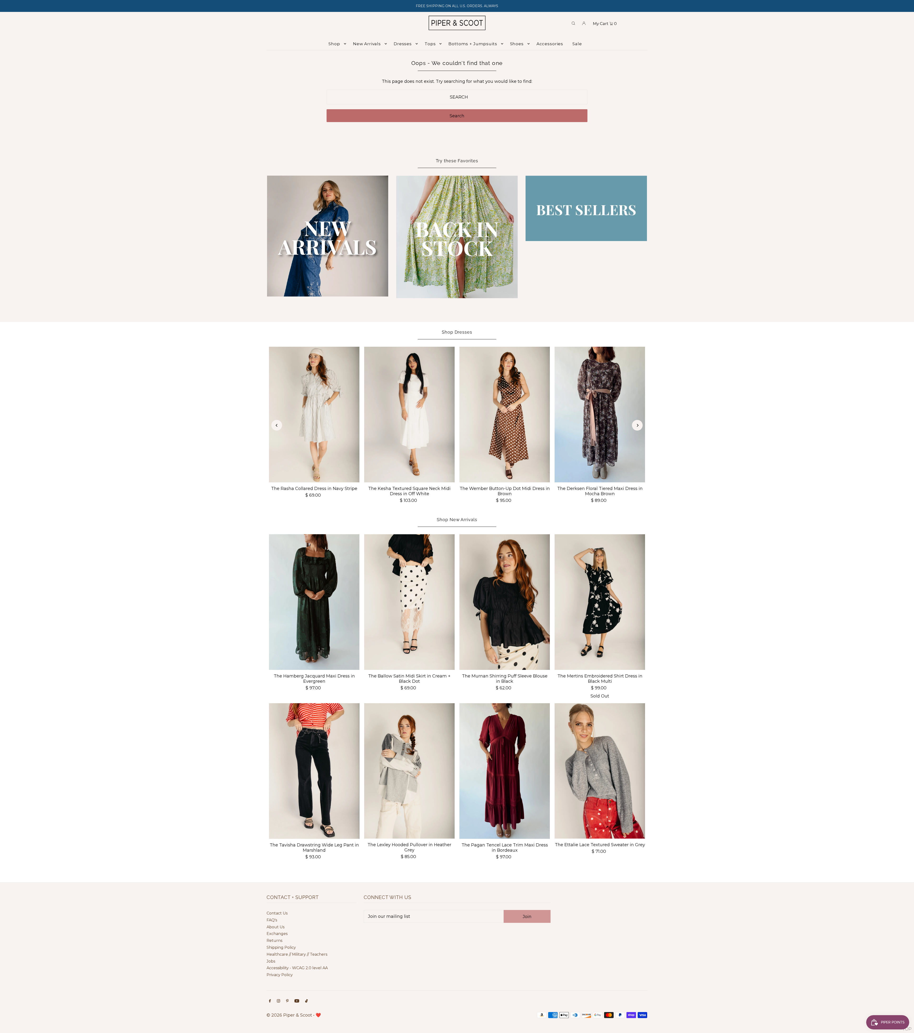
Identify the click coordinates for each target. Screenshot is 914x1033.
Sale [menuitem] (577, 43)
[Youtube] (296, 1001)
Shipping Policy (281, 947)
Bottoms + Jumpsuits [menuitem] (472, 43)
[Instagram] (278, 1001)
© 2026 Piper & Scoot (289, 1015)
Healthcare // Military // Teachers (297, 954)
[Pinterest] (287, 1001)
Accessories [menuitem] (549, 43)
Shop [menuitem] (334, 43)
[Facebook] (270, 1001)
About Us (275, 927)
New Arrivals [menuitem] (367, 43)
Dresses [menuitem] (403, 43)
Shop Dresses (457, 332)
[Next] (637, 425)
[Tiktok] (306, 1001)
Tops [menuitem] (430, 43)
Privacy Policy (280, 975)
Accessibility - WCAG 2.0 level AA (297, 968)
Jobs (271, 961)
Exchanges (277, 933)
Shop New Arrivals (457, 519)
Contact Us (277, 913)
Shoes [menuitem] (517, 43)
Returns (274, 940)
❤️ (318, 1015)
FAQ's (272, 920)
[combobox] (457, 97)
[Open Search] (573, 23)
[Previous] (276, 425)
